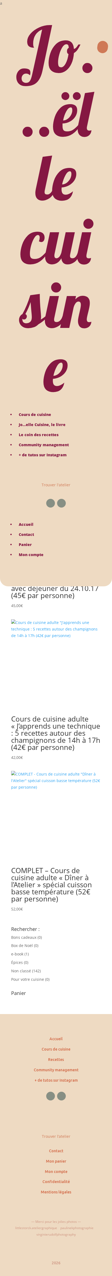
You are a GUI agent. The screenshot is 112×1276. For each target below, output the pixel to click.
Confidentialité (56, 1182)
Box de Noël (22, 945)
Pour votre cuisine (27, 979)
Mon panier (56, 1161)
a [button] (1, 3)
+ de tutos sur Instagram (56, 1080)
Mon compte (56, 1171)
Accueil (56, 1039)
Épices (17, 962)
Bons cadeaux (23, 937)
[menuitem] (56, 3)
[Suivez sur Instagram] (61, 503)
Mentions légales (56, 1192)
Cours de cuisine (56, 1049)
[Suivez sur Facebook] (50, 503)
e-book (17, 954)
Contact (56, 1151)
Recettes (56, 1059)
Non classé (21, 970)
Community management (56, 1070)
